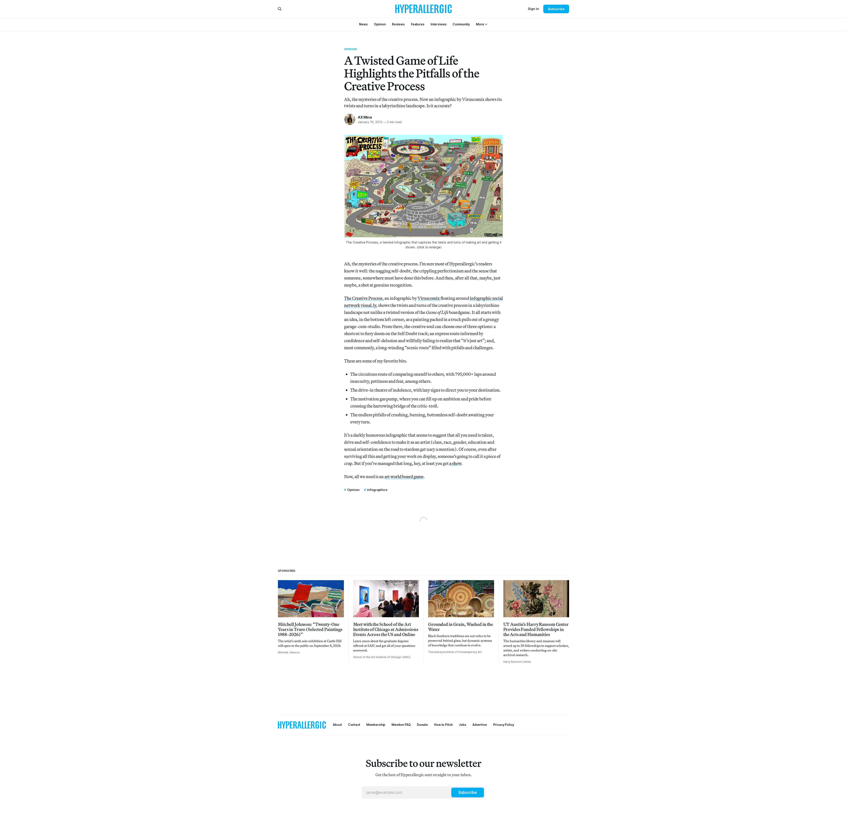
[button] (480, 24)
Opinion (350, 49)
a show (455, 463)
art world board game (404, 476)
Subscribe (556, 9)
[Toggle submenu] (486, 24)
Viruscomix (429, 298)
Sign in (533, 9)
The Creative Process (363, 298)
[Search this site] (279, 8)
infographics (377, 490)
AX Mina (365, 117)
